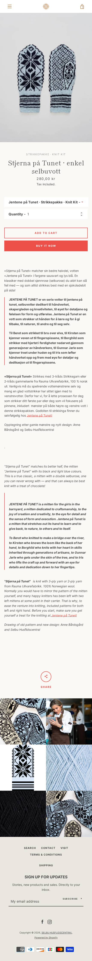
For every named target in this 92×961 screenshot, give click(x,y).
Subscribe (70, 898)
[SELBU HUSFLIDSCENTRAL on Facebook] (42, 921)
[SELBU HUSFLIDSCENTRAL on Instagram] (49, 921)
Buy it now (46, 245)
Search (30, 848)
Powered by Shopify (46, 937)
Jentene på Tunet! (39, 415)
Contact (48, 848)
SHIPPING (46, 865)
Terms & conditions (46, 854)
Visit (64, 848)
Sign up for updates (46, 877)
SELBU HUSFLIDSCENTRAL (57, 932)
